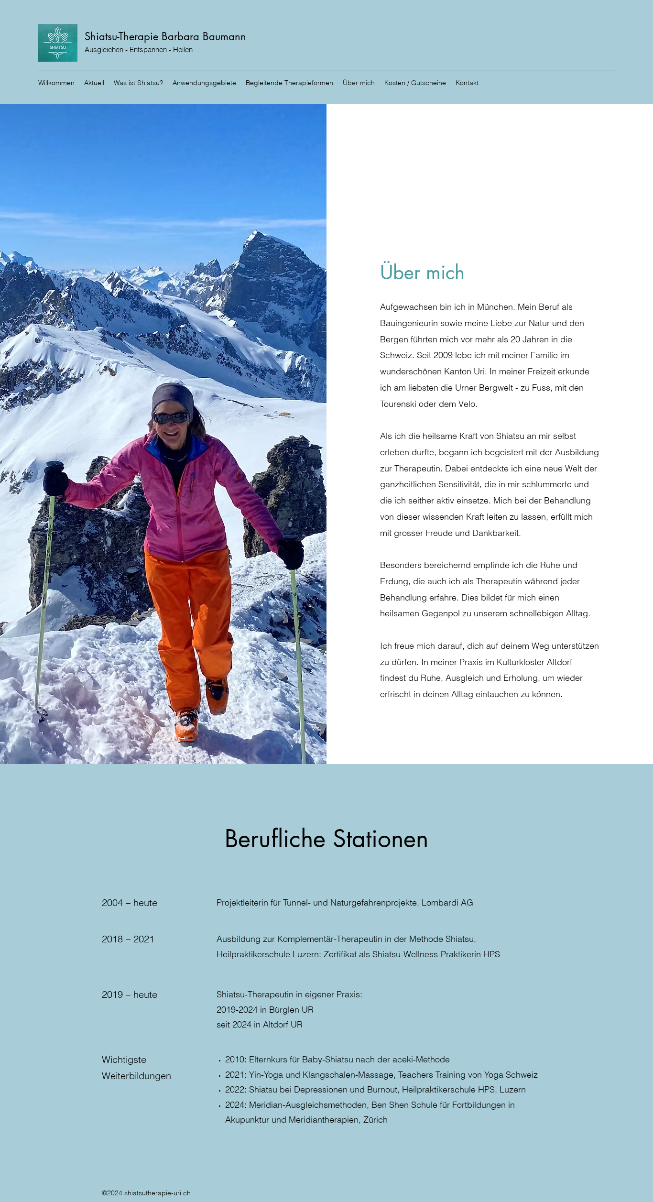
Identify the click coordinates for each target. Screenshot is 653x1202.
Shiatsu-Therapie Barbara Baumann (165, 36)
